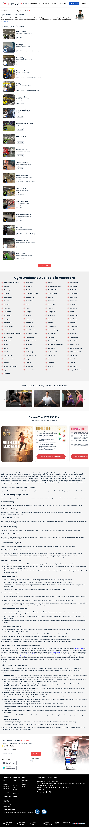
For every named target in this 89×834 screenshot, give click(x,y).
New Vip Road (52, 333)
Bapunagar (7, 290)
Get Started (74, 3)
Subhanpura (52, 355)
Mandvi (50, 322)
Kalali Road (7, 315)
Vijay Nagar (73, 366)
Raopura (29, 344)
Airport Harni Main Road (11, 282)
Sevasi (6, 352)
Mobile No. (6, 749)
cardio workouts (30, 656)
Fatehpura (73, 301)
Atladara (29, 286)
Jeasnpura (7, 312)
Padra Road (30, 337)
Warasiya (7, 373)
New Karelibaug (53, 330)
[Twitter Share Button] (40, 792)
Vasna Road (30, 366)
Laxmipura (73, 319)
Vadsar (72, 363)
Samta (28, 348)
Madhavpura (8, 322)
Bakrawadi (73, 286)
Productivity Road (53, 341)
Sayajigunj (51, 348)
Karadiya (29, 315)
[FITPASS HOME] (11, 3)
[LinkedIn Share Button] (49, 792)
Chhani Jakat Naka (32, 293)
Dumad (6, 301)
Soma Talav (8, 355)
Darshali (50, 297)
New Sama (73, 330)
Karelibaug (51, 315)
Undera (28, 363)
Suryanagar (30, 359)
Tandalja (73, 359)
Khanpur (7, 319)
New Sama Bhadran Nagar (12, 333)
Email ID (15, 749)
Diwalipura (73, 297)
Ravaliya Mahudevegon (55, 344)
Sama (6, 348)
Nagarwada (52, 326)
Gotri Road (51, 304)
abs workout (53, 656)
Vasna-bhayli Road (10, 366)
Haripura (7, 308)
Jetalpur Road (52, 312)
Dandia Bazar (8, 297)
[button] (25, 3)
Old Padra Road (9, 337)
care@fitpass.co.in (63, 787)
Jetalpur (29, 312)
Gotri (27, 304)
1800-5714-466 (49, 787)
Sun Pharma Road (9, 359)
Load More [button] (44, 265)
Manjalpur (73, 322)
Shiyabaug (29, 352)
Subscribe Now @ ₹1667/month (51, 456)
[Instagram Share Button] (43, 792)
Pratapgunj (7, 341)
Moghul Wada (8, 326)
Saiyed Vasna (74, 344)
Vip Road (7, 370)
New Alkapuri (30, 330)
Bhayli (28, 290)
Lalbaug (50, 319)
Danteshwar (30, 297)
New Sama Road (31, 333)
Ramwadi (7, 344)
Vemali (50, 366)
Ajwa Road (29, 282)
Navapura (7, 330)
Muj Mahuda (30, 326)
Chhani (6, 293)
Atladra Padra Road (54, 286)
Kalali (72, 312)
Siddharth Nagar (75, 352)
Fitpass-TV (63, 3)
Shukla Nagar (52, 352)
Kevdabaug (74, 315)
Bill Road (73, 290)
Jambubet (73, 308)
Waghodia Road (75, 370)
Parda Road (74, 337)
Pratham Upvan (31, 341)
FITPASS (4, 11)
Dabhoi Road (74, 293)
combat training (20, 656)
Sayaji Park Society (76, 348)
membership (79, 648)
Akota (50, 282)
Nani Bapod (74, 326)
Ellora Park (29, 301)
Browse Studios (35, 3)
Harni (27, 308)
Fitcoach (46, 3)
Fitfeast (54, 3)
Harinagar (73, 304)
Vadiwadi (51, 363)
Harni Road (51, 308)
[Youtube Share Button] (46, 792)
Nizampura (73, 333)
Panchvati (51, 337)
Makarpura (29, 322)
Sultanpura (73, 355)
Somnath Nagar (31, 355)
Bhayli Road (52, 290)
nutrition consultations (30, 654)
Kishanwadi (29, 319)
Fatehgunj (51, 301)
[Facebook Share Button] (37, 792)
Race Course (74, 341)
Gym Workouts (21, 11)
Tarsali (6, 363)
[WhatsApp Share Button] (53, 792)
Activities (12, 11)
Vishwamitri (29, 370)
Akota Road (74, 282)
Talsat (50, 359)
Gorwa (6, 304)
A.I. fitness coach (55, 652)
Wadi (49, 370)
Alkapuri (6, 286)
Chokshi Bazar (52, 293)
